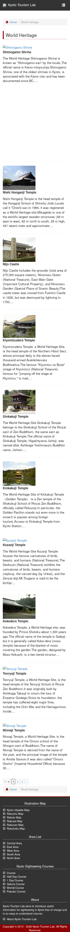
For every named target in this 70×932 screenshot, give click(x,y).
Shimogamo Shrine (17, 52)
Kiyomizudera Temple (19, 340)
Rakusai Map (14, 821)
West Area (13, 850)
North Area (13, 858)
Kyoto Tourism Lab (21, 4)
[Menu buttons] (63, 5)
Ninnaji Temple (14, 730)
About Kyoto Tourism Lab (22, 919)
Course (11, 873)
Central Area (14, 843)
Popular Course (16, 891)
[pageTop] (61, 890)
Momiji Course (15, 888)
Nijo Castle (11, 264)
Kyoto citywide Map (18, 810)
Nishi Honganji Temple (19, 192)
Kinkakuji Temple (15, 488)
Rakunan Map (15, 825)
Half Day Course (16, 876)
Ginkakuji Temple (15, 416)
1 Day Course (15, 880)
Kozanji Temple (14, 545)
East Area (12, 847)
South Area (13, 854)
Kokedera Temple (15, 621)
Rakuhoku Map (16, 828)
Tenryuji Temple (14, 673)
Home (13, 22)
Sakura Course (16, 884)
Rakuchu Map (15, 813)
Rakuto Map (14, 817)
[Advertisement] (35, 123)
